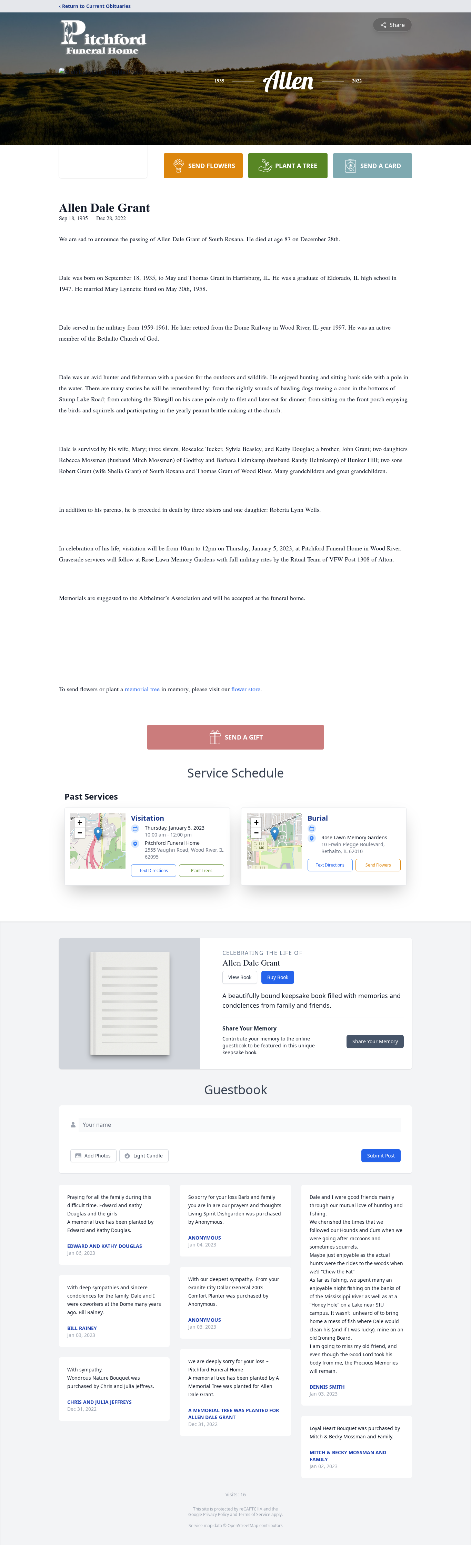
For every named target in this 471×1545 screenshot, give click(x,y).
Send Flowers (378, 865)
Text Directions (153, 870)
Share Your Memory (375, 1041)
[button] (98, 834)
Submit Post (381, 1155)
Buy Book (277, 977)
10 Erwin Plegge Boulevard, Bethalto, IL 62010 (353, 847)
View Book (239, 977)
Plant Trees (201, 870)
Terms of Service (254, 1514)
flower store (245, 689)
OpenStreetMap (243, 1525)
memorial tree (142, 689)
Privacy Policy (216, 1514)
